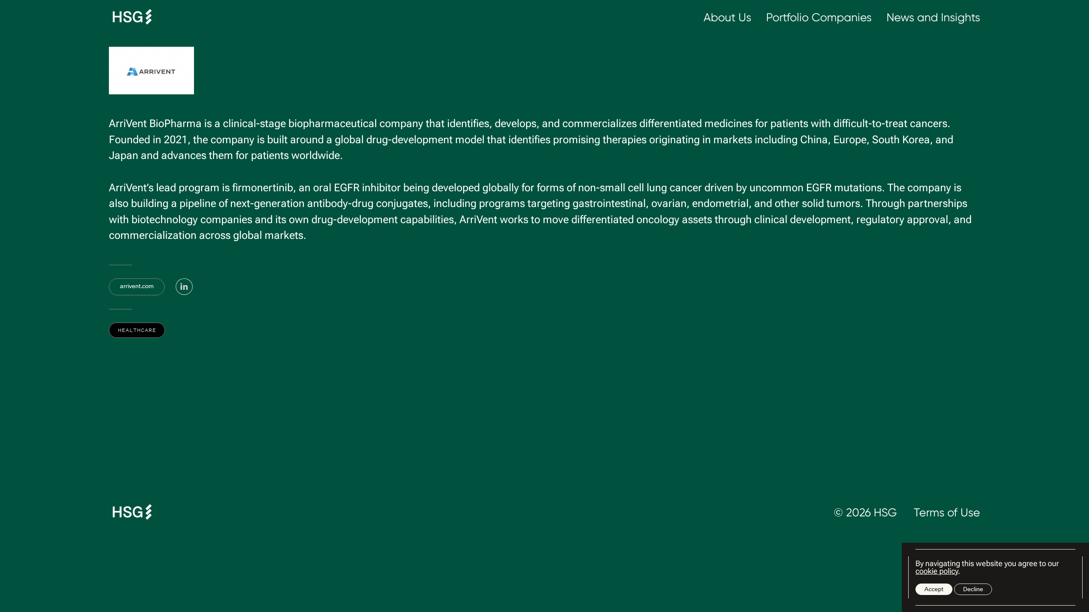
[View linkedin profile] (184, 286)
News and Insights (933, 17)
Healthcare (137, 330)
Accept (934, 589)
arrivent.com (137, 286)
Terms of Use (947, 512)
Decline (973, 589)
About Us (727, 17)
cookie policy (936, 571)
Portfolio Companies (819, 17)
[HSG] (132, 17)
